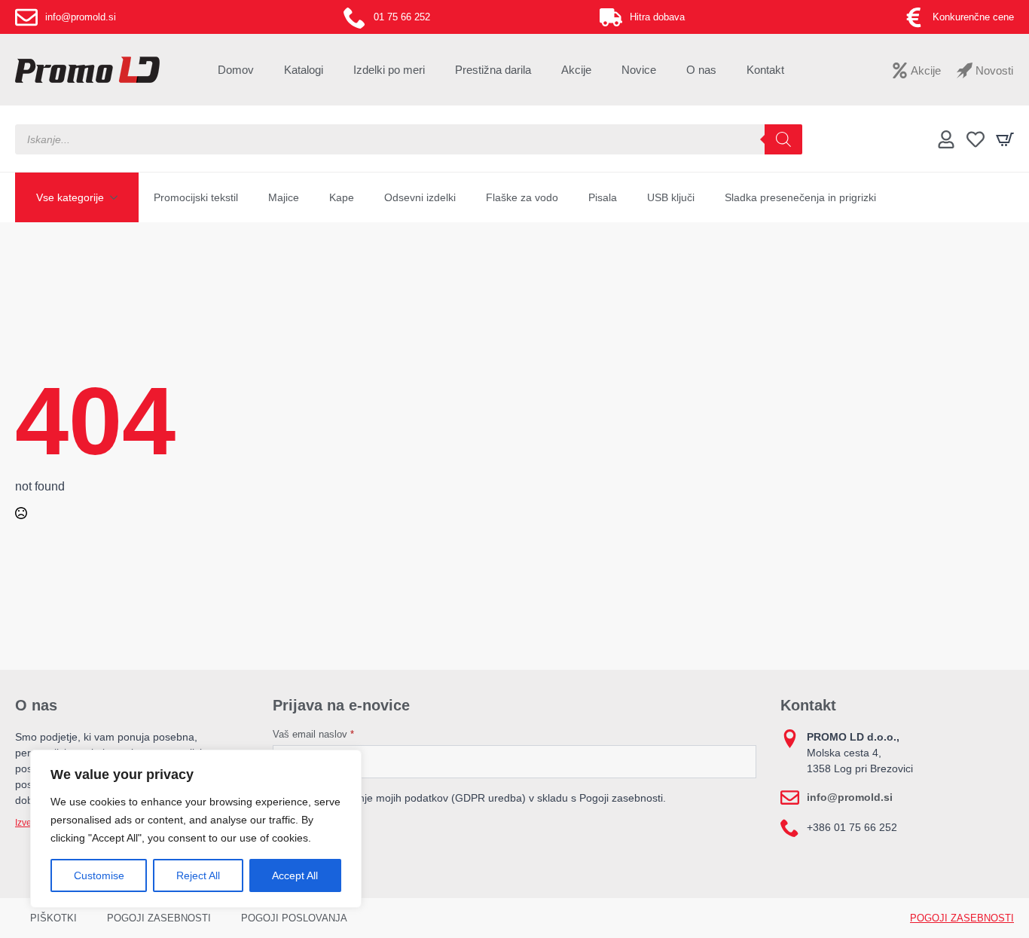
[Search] (783, 139)
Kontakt (765, 69)
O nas (701, 69)
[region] (196, 829)
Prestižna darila (493, 69)
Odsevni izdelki (420, 197)
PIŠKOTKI (53, 918)
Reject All (198, 875)
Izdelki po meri (389, 69)
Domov (236, 69)
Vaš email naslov (313, 734)
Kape (341, 197)
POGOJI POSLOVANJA (294, 918)
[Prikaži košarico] (1005, 139)
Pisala (602, 197)
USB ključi (671, 197)
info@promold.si (850, 797)
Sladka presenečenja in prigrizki (800, 197)
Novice (638, 69)
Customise (99, 875)
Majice (283, 197)
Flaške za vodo (522, 197)
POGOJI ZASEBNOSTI (159, 918)
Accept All (295, 875)
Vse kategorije (70, 197)
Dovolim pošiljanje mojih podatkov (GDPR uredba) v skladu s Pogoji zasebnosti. (476, 798)
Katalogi (303, 69)
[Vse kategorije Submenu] (118, 197)
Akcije (576, 69)
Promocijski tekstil (196, 197)
